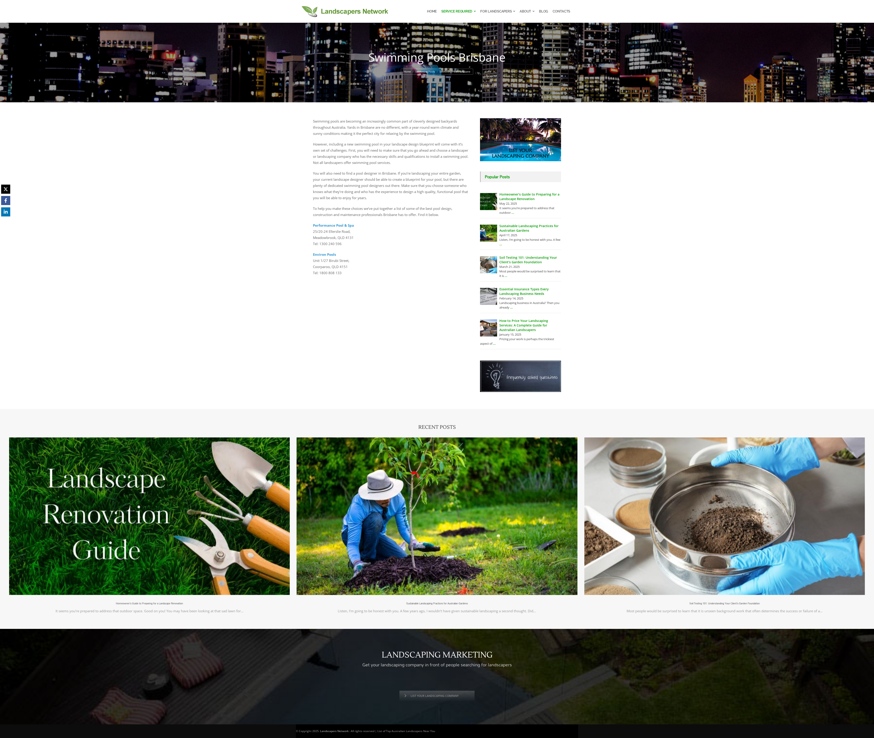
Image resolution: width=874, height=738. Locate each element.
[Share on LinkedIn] (5, 211)
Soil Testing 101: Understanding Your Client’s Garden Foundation (724, 603)
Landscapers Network (334, 731)
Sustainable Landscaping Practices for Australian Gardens (437, 603)
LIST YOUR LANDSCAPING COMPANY (435, 696)
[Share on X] (5, 189)
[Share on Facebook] (5, 200)
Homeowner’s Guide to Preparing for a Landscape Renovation (149, 603)
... (512, 212)
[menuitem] (432, 11)
